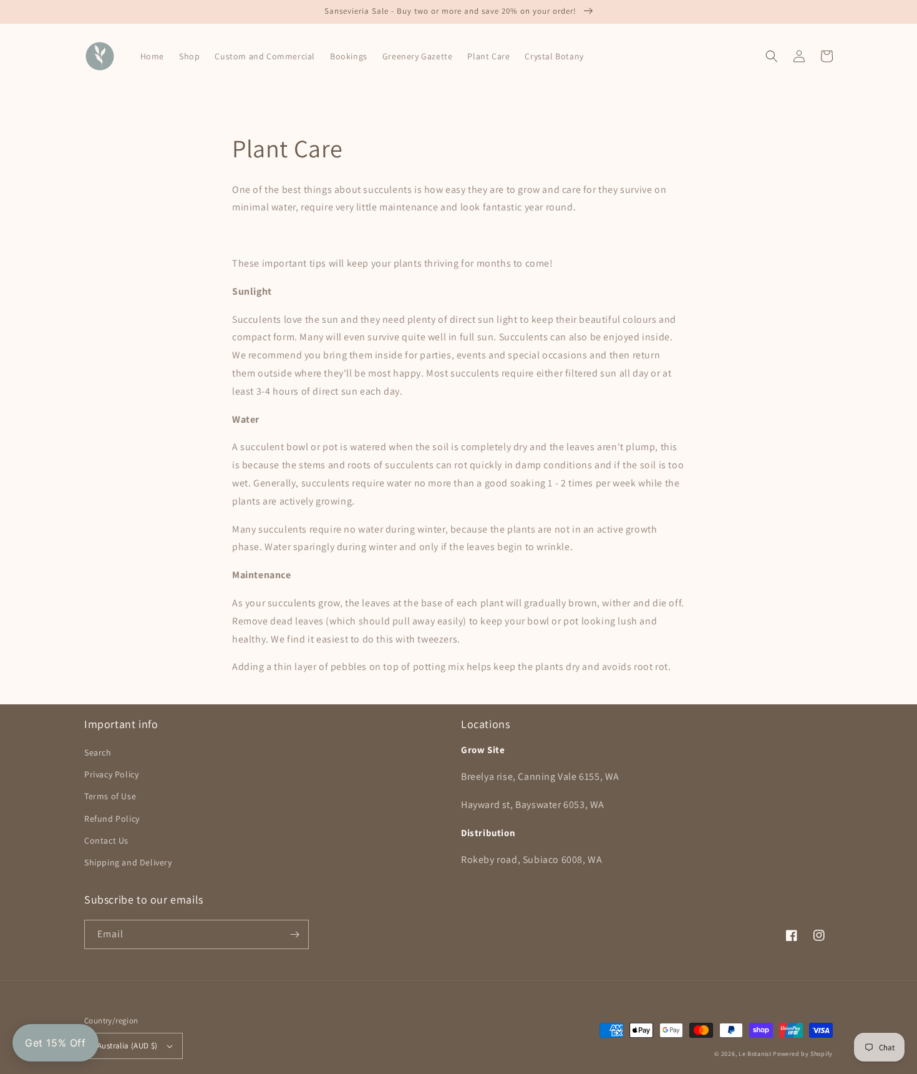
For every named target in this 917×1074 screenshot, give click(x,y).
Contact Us (106, 840)
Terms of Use (110, 796)
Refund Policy (112, 818)
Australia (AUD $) (127, 1045)
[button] (771, 56)
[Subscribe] (294, 934)
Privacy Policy (111, 774)
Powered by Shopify (803, 1054)
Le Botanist (755, 1054)
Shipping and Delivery (128, 862)
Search (98, 752)
